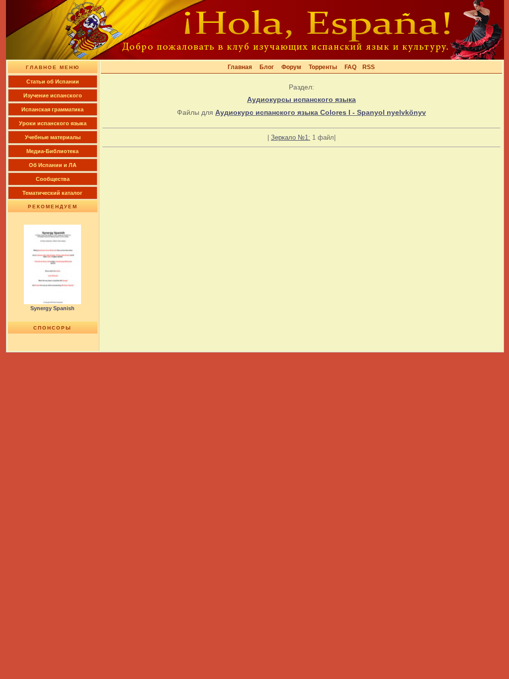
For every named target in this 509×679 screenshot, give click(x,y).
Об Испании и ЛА (53, 165)
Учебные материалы (53, 137)
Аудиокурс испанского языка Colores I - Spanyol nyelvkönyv (320, 112)
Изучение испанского (52, 95)
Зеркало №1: (290, 137)
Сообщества (53, 179)
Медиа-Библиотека (52, 151)
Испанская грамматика (52, 109)
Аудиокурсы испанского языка (301, 99)
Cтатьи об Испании (52, 82)
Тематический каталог (52, 193)
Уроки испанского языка (52, 123)
